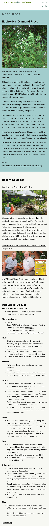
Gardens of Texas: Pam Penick (17, 187)
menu (44, 2)
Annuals (9, 166)
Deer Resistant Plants (23, 166)
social (44, 6)
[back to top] (7, 522)
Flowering (38, 166)
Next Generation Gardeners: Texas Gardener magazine (24, 247)
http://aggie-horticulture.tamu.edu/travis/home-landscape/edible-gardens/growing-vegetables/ (25, 330)
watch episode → (30, 239)
